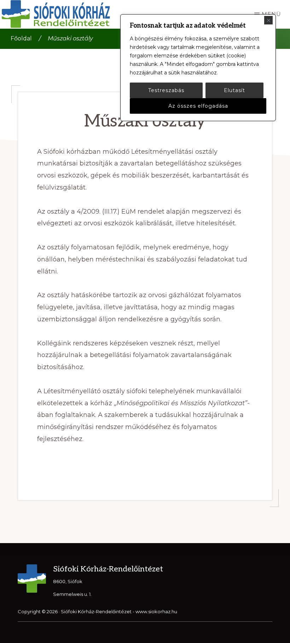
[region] (198, 67)
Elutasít (234, 90)
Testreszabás (166, 90)
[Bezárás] (268, 20)
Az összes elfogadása (198, 106)
